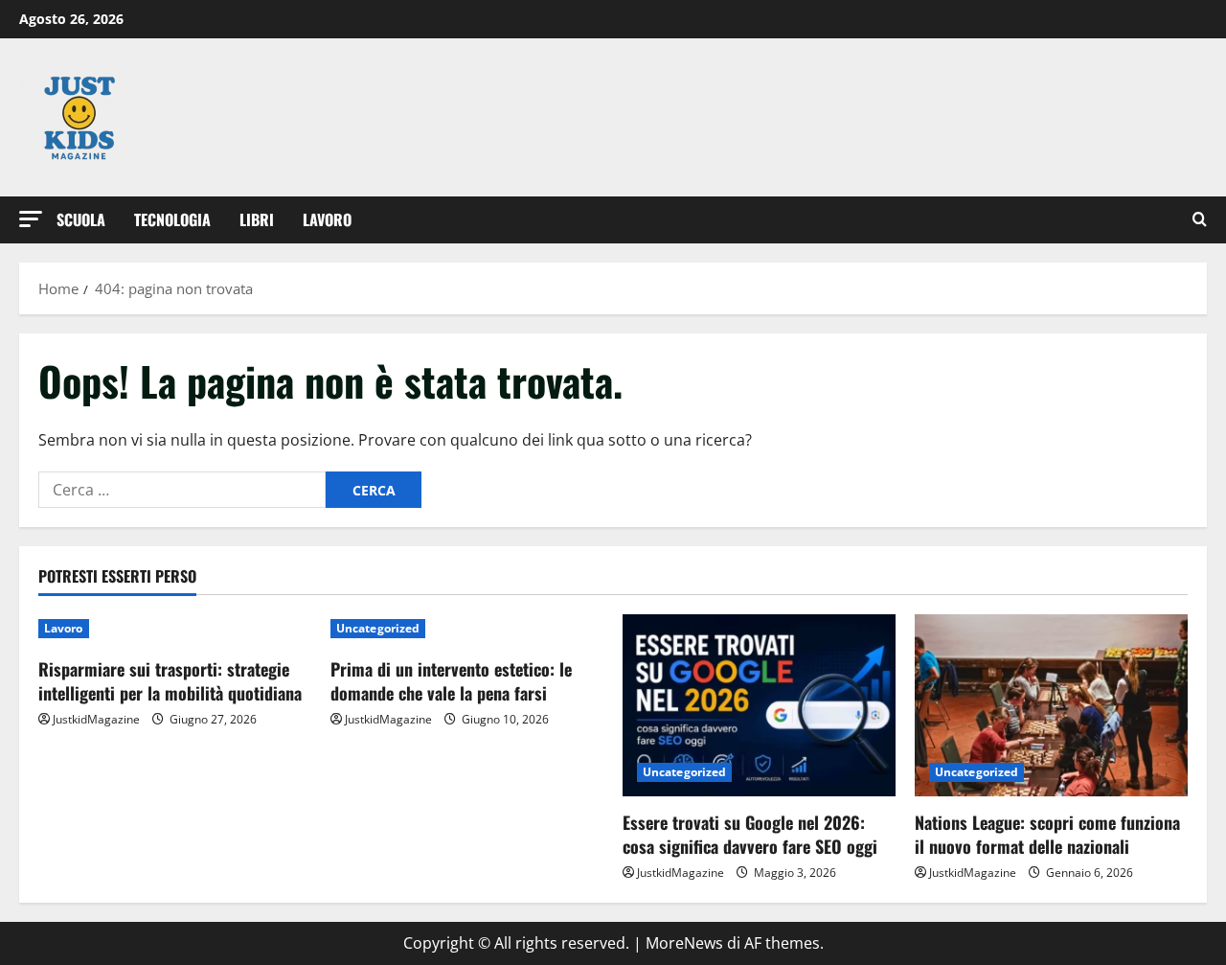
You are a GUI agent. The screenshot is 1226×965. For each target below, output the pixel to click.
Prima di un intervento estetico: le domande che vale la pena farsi (451, 680)
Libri (256, 219)
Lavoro (327, 219)
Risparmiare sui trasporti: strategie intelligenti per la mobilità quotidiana (170, 680)
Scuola (81, 219)
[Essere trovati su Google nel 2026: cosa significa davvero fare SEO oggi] (759, 705)
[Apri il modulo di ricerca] (1199, 219)
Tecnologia (172, 219)
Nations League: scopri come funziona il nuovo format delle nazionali (1047, 834)
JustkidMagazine (96, 719)
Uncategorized (378, 628)
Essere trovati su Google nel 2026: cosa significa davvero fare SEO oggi (750, 834)
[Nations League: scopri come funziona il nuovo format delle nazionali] (1051, 705)
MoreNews (684, 943)
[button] (30, 219)
